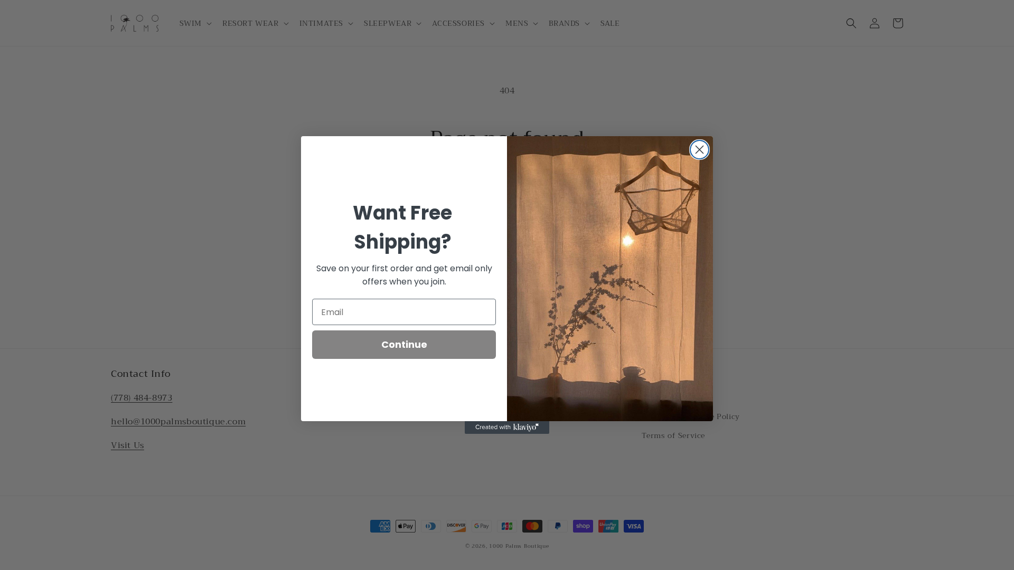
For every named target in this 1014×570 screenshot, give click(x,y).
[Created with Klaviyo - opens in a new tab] (507, 427)
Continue (404, 344)
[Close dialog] (699, 149)
